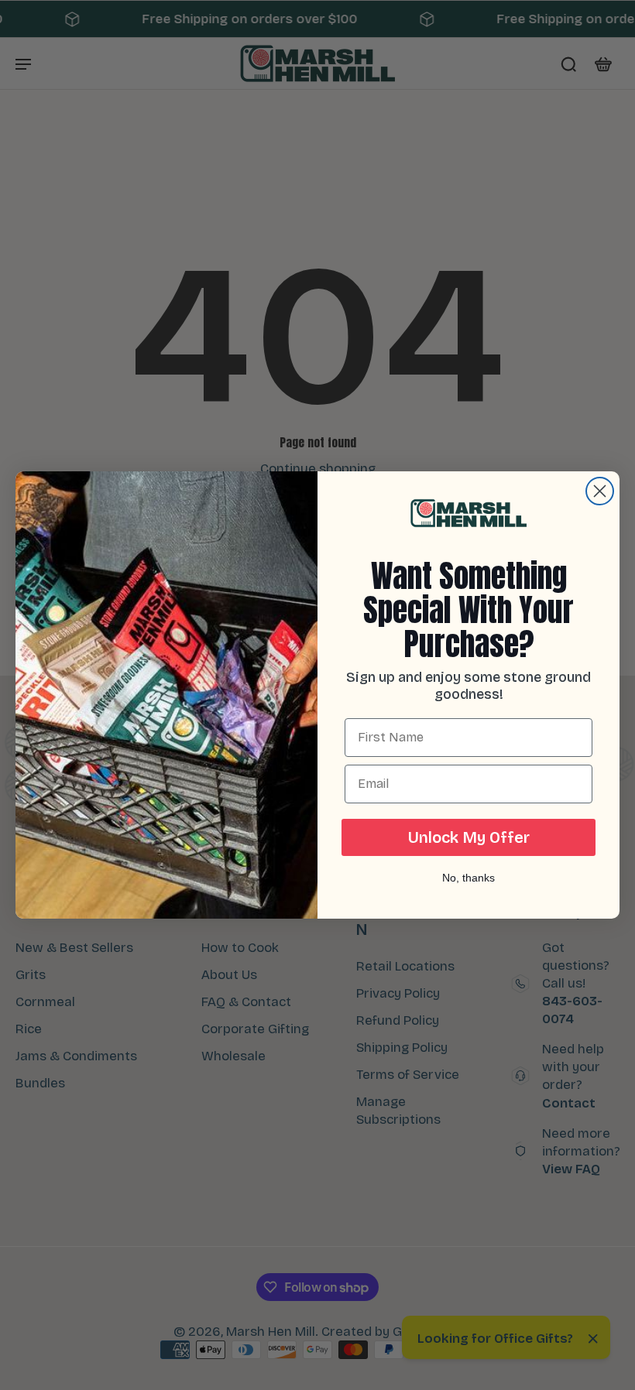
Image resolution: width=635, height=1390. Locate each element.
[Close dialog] (599, 491)
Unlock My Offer (469, 837)
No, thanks (468, 877)
